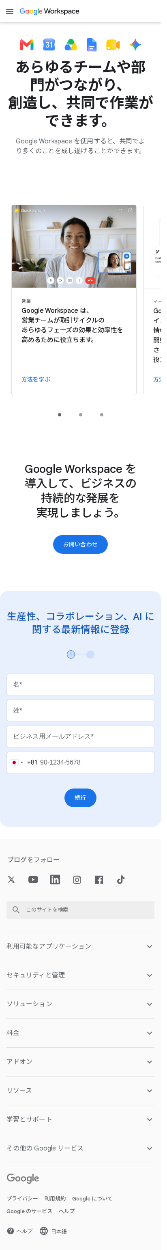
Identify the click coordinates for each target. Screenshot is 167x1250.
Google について (92, 1198)
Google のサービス (29, 1211)
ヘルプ (67, 1211)
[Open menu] (9, 11)
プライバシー (22, 1198)
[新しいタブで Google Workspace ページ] (50, 11)
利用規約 (55, 1198)
